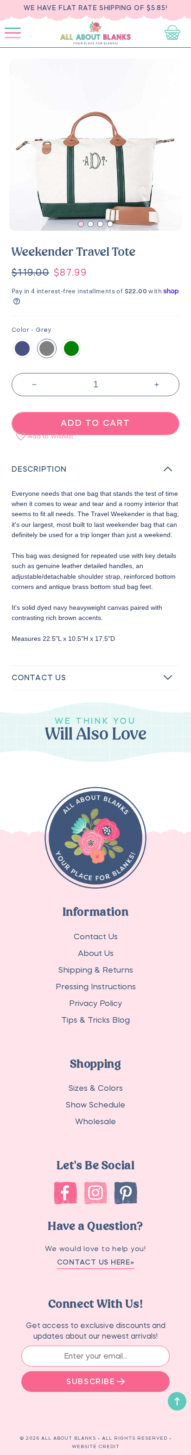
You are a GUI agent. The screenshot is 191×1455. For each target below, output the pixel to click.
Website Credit (96, 1446)
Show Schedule (95, 1105)
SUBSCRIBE (90, 1381)
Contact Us (96, 937)
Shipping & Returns (95, 970)
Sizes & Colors (96, 1088)
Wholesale (95, 1122)
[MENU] (12, 33)
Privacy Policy (95, 1003)
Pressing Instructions (96, 987)
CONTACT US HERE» (95, 1262)
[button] (12, 33)
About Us (96, 953)
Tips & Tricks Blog (95, 1020)
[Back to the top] (177, 1401)
